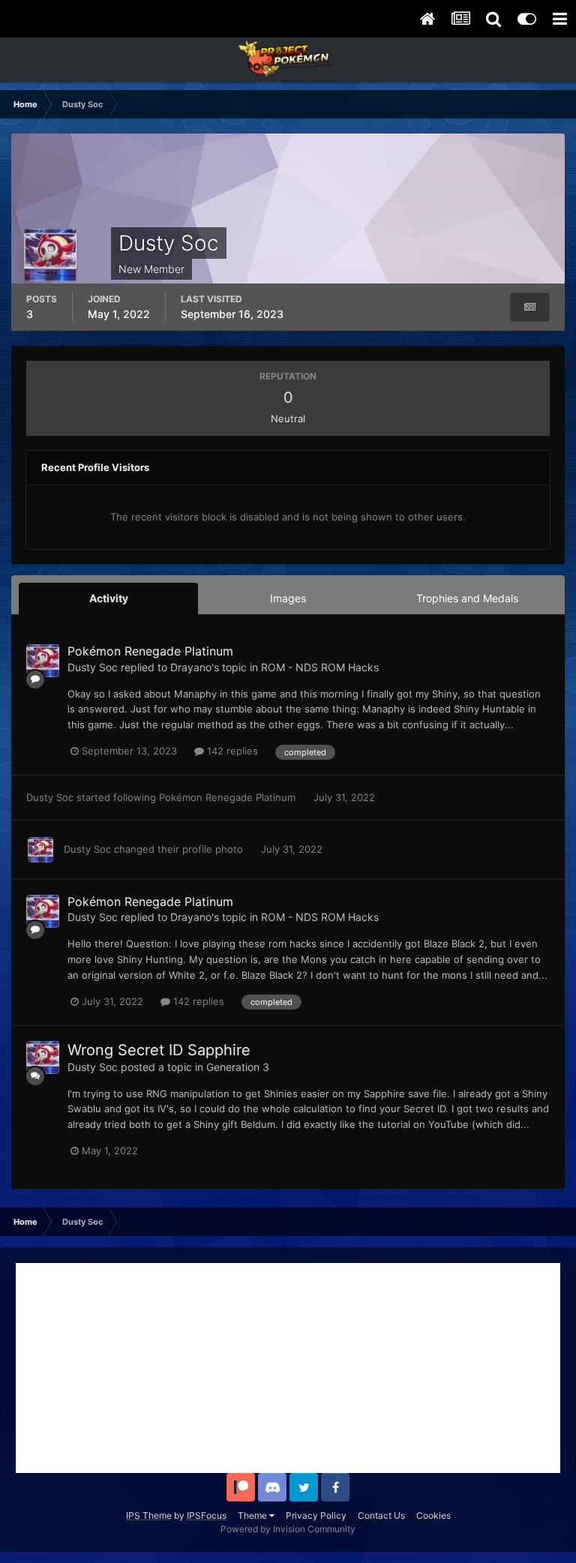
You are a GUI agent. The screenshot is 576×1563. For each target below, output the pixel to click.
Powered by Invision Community (288, 1528)
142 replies (231, 751)
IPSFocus (206, 1515)
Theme (253, 1515)
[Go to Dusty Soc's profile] (42, 660)
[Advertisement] (288, 1368)
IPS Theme (149, 1515)
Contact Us (381, 1515)
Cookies (433, 1515)
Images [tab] (288, 598)
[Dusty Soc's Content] (530, 307)
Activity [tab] (108, 598)
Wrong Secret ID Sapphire (159, 1050)
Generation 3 (237, 1066)
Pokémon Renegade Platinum (150, 651)
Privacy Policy (316, 1515)
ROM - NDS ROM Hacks (320, 667)
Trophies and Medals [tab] (467, 598)
